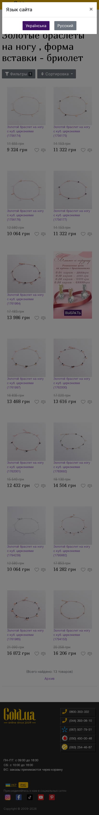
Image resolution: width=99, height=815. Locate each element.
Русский (65, 25)
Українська (36, 25)
